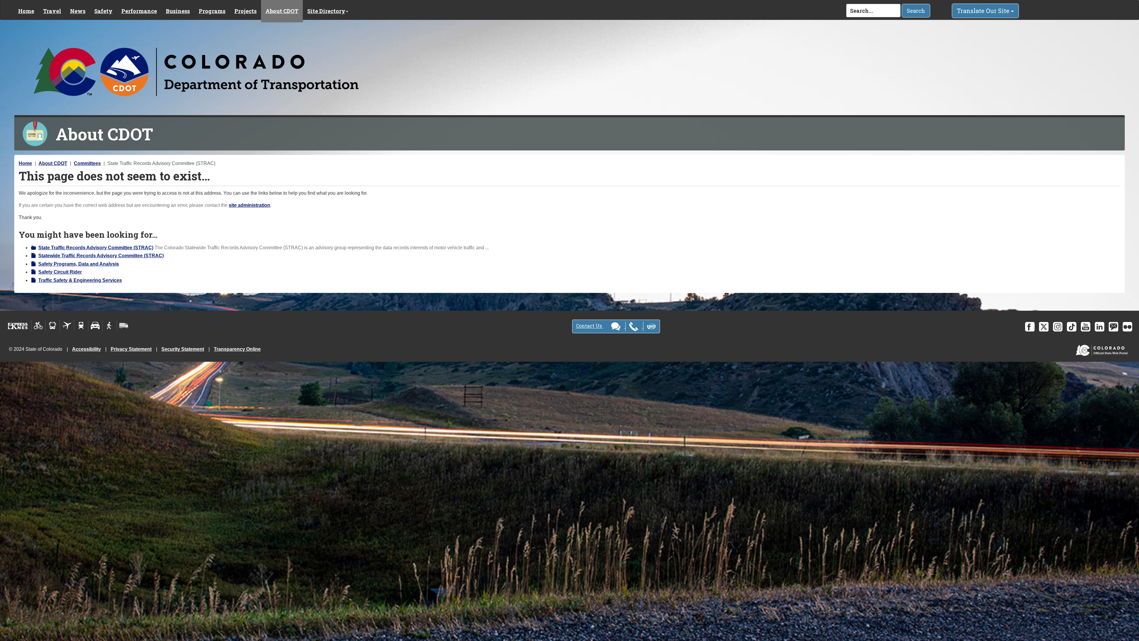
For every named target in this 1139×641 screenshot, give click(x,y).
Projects (245, 11)
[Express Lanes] (17, 325)
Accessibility (86, 349)
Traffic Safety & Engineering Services (80, 280)
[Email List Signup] (1113, 327)
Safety (103, 11)
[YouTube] (1085, 327)
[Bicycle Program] (38, 325)
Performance (139, 11)
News (77, 11)
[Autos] (95, 325)
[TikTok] (1072, 327)
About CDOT (281, 11)
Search (916, 10)
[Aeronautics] (67, 325)
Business (178, 11)
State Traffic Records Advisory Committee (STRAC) (95, 247)
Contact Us (589, 326)
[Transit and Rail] (52, 325)
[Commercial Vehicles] (124, 325)
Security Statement (182, 349)
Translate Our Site (984, 11)
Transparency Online (237, 349)
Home (26, 11)
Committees (87, 163)
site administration (249, 205)
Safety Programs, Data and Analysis (78, 263)
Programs (212, 11)
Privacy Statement (131, 349)
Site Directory (326, 11)
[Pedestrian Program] (109, 325)
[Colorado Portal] (1103, 348)
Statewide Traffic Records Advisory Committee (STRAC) (101, 255)
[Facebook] (1030, 327)
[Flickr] (1127, 327)
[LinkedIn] (1099, 327)
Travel (52, 11)
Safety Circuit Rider (60, 272)
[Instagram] (1058, 327)
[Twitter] (1044, 327)
